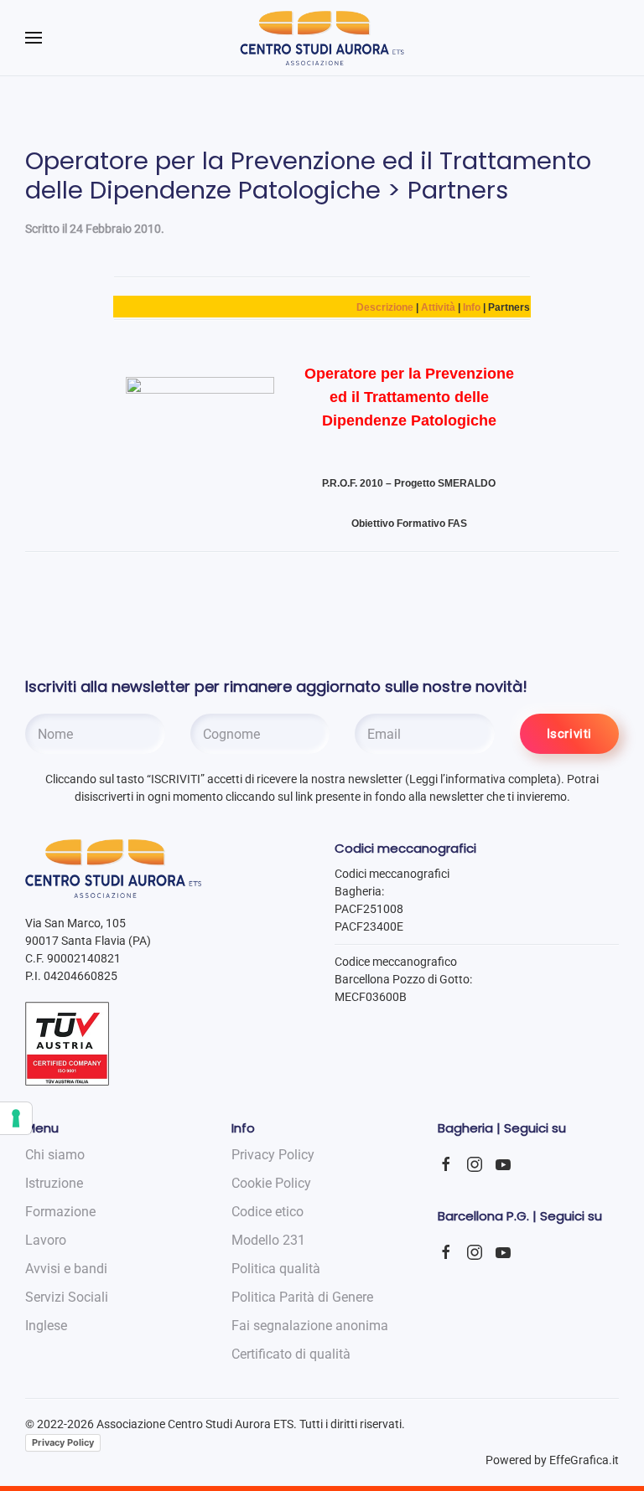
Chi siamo (55, 1155)
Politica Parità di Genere (302, 1297)
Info (471, 307)
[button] (33, 37)
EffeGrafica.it (584, 1460)
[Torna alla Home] (322, 37)
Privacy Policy (63, 1442)
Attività (438, 307)
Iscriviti (569, 733)
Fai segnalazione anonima (309, 1326)
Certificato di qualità (291, 1354)
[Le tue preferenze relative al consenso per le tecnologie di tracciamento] (16, 1118)
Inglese (46, 1326)
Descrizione (384, 307)
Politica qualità (275, 1269)
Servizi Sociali (66, 1297)
